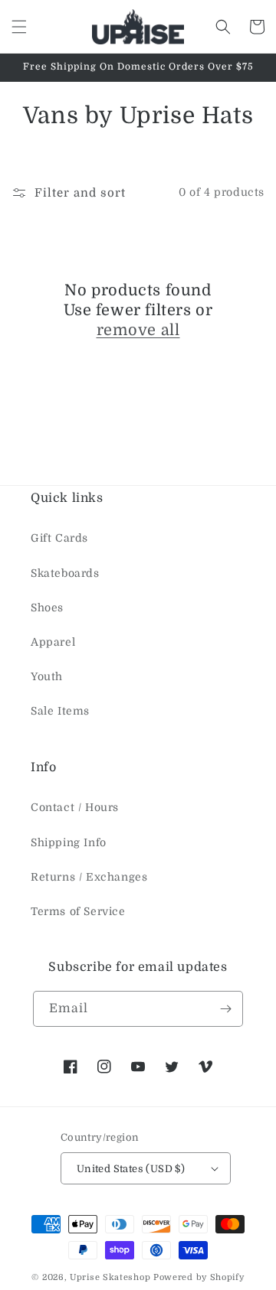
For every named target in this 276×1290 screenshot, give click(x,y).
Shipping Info (69, 842)
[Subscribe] (225, 1009)
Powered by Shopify (199, 1277)
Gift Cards (59, 538)
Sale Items (60, 711)
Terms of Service (78, 911)
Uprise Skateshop (110, 1277)
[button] (19, 27)
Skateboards (65, 573)
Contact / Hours (75, 807)
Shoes (47, 607)
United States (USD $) (131, 1168)
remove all (138, 330)
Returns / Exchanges (89, 877)
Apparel (53, 642)
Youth (47, 676)
